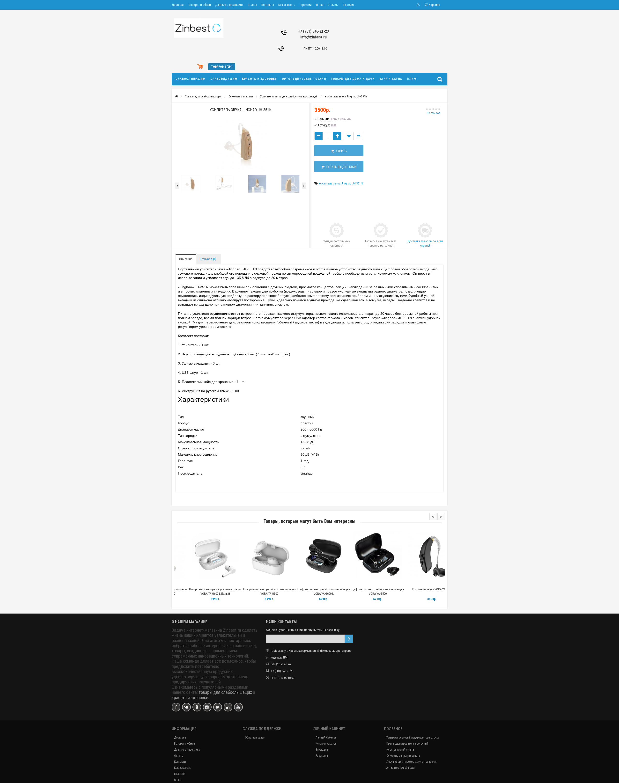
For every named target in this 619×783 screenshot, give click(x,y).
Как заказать (286, 5)
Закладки (322, 749)
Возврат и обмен (200, 5)
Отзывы (333, 5)
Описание (185, 259)
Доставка (178, 5)
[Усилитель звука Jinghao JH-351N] (240, 144)
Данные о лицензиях (229, 5)
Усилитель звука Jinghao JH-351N (346, 96)
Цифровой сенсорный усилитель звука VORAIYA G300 (255, 591)
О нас (319, 5)
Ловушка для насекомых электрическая (411, 761)
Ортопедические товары (304, 78)
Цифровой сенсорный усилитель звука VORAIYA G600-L (309, 591)
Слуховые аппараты (240, 96)
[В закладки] (201, 583)
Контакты (267, 5)
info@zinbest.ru (313, 37)
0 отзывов (434, 113)
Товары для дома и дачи (353, 78)
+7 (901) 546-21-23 (313, 31)
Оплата (252, 5)
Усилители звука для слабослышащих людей (288, 96)
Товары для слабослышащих (203, 96)
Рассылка (322, 755)
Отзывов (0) (208, 259)
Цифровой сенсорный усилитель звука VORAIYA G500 (364, 591)
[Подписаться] (349, 639)
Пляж (412, 78)
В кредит (348, 5)
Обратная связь (255, 737)
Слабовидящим (223, 78)
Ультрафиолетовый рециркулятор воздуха (412, 737)
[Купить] (189, 583)
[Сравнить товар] (358, 136)
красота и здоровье (190, 697)
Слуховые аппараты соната (403, 755)
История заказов (326, 743)
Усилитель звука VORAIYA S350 (418, 589)
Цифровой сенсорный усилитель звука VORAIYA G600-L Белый (201, 591)
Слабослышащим (191, 78)
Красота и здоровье (259, 78)
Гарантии (306, 5)
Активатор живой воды (400, 767)
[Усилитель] (190, 184)
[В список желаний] (349, 136)
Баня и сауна (390, 78)
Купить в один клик (340, 167)
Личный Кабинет (326, 737)
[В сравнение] (212, 583)
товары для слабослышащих (225, 692)
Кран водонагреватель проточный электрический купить (407, 746)
